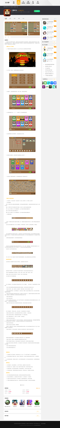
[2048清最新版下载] (46, 82)
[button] (5, 37)
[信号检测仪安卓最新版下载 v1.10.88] (54, 86)
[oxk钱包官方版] (56, 82)
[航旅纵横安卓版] (43, 82)
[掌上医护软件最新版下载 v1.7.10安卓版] (51, 86)
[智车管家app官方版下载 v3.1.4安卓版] (52, 82)
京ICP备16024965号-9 (37, 425)
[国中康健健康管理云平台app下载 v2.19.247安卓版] (44, 86)
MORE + (38, 411)
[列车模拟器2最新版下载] (48, 86)
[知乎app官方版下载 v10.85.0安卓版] (49, 82)
